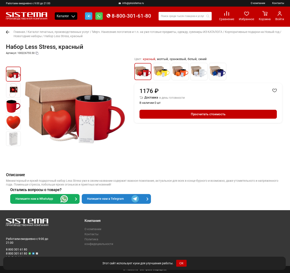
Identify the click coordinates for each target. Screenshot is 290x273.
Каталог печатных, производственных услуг (58, 32)
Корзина (265, 19)
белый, (192, 59)
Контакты (278, 3)
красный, (149, 59)
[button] (13, 61)
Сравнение (226, 19)
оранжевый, (178, 59)
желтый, (163, 59)
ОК (181, 263)
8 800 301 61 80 (16, 249)
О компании (258, 3)
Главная (19, 32)
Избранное (246, 19)
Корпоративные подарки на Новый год (252, 32)
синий (202, 59)
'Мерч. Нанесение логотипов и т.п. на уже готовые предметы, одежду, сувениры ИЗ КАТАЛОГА (157, 32)
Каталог (63, 16)
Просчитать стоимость (208, 114)
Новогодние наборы (28, 36)
